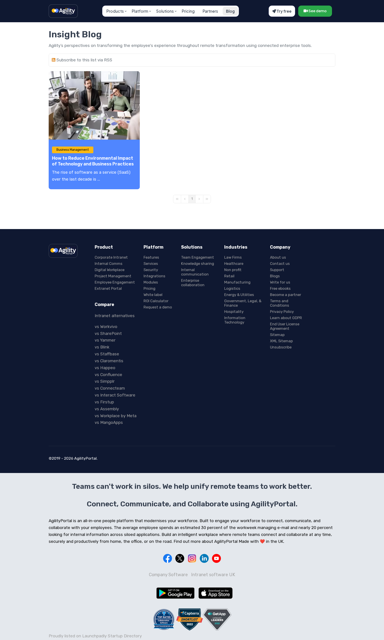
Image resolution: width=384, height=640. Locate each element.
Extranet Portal (108, 288)
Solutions (165, 11)
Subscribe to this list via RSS (84, 60)
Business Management (72, 150)
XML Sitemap (281, 341)
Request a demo (158, 307)
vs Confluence (108, 374)
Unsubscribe (281, 347)
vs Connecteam (110, 388)
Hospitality (234, 311)
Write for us (280, 282)
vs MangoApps (109, 422)
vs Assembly (107, 409)
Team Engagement (197, 257)
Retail (229, 276)
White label (153, 294)
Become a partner (285, 294)
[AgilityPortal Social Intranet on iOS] (215, 593)
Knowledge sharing (197, 263)
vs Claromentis (109, 360)
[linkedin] (204, 558)
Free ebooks (280, 288)
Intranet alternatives (115, 315)
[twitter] (179, 558)
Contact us (280, 263)
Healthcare (233, 263)
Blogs (275, 276)
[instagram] (192, 558)
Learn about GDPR (286, 318)
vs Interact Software (115, 395)
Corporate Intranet (111, 257)
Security (151, 270)
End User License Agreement (284, 326)
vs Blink (102, 347)
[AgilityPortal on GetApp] (217, 619)
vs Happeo (105, 367)
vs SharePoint (108, 333)
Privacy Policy (282, 311)
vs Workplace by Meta (115, 415)
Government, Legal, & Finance (242, 303)
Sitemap (277, 334)
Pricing (188, 11)
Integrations (154, 276)
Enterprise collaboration (192, 282)
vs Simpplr (105, 381)
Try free (284, 11)
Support (277, 270)
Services (151, 263)
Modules (151, 282)
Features (151, 257)
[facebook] (167, 558)
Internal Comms (108, 263)
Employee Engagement (115, 282)
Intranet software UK (213, 574)
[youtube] (216, 558)
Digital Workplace (109, 270)
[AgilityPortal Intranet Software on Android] (175, 593)
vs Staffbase (107, 354)
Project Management (113, 276)
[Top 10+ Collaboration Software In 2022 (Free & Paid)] (164, 619)
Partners (210, 11)
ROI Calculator (156, 301)
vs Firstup (104, 402)
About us (278, 257)
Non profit (233, 270)
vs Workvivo (106, 326)
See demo (317, 10)
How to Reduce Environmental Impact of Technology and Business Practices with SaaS (93, 163)
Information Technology (234, 320)
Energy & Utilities (239, 294)
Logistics (232, 288)
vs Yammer (105, 340)
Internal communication (195, 272)
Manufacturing (237, 282)
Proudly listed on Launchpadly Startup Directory (95, 636)
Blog (230, 11)
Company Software (168, 574)
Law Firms (233, 257)
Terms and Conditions (279, 303)
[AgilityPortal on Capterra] (189, 619)
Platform (140, 11)
